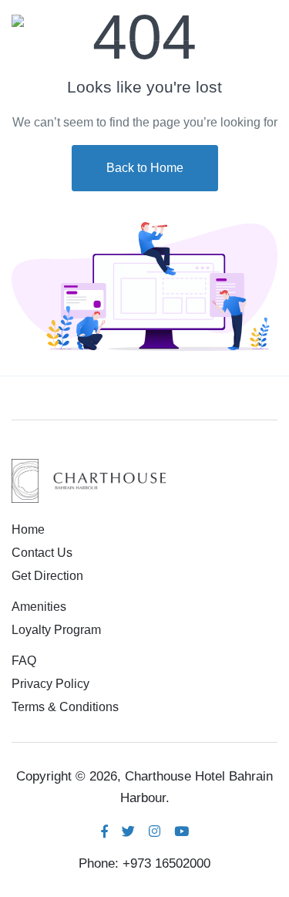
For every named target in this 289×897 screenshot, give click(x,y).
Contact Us (42, 552)
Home (28, 529)
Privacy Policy (50, 683)
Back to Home (144, 167)
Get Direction (47, 575)
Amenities (39, 606)
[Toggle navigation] (263, 20)
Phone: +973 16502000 (144, 863)
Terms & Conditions (65, 706)
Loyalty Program (56, 629)
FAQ (24, 660)
